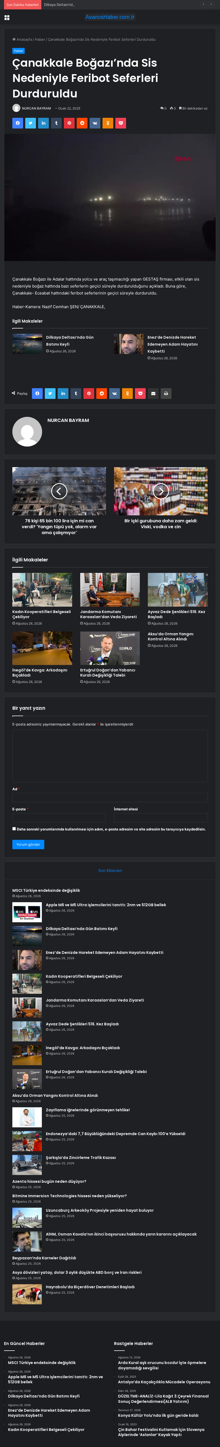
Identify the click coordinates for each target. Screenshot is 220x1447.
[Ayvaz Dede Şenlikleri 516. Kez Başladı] (178, 590)
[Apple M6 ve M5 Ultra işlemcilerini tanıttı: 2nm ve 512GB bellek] (27, 912)
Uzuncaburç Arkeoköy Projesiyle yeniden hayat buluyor (100, 1210)
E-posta (20, 809)
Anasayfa (24, 39)
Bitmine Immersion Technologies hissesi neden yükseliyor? (69, 1196)
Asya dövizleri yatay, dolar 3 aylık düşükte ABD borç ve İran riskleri (77, 1272)
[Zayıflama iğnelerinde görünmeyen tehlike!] (27, 1117)
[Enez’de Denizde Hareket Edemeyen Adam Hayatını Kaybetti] (129, 344)
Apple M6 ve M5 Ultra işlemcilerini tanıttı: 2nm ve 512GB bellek (106, 905)
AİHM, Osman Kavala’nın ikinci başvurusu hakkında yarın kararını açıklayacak (121, 1234)
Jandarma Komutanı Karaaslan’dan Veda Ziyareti (108, 614)
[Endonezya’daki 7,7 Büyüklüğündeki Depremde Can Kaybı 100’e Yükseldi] (27, 1141)
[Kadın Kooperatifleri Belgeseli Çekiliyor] (42, 590)
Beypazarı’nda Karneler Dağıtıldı (44, 1258)
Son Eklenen (110, 870)
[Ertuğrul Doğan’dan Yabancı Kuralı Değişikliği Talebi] (110, 648)
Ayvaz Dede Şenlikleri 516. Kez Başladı (176, 614)
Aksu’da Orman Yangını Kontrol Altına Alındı (170, 636)
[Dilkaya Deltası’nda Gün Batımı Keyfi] (27, 344)
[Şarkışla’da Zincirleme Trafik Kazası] (27, 1165)
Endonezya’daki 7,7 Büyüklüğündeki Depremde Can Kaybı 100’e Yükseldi (115, 1133)
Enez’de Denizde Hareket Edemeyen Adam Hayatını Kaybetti (173, 344)
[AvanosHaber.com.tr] (110, 17)
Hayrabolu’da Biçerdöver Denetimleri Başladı (90, 1287)
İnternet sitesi (126, 809)
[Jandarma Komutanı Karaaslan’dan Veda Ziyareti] (110, 590)
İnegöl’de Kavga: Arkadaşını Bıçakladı (39, 672)
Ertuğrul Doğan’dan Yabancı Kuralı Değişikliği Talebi (107, 672)
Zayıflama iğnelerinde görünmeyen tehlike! (88, 1110)
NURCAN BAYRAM (36, 108)
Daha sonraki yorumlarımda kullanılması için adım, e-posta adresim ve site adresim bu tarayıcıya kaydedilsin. (111, 829)
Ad (16, 789)
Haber (40, 39)
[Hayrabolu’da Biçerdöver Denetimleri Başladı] (27, 1294)
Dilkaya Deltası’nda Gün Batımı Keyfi (73, 4)
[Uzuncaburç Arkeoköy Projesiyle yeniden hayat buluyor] (27, 1218)
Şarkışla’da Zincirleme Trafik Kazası (81, 1157)
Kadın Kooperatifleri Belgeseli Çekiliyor (41, 614)
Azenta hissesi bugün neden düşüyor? (49, 1181)
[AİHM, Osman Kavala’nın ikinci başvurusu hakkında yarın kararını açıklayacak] (27, 1241)
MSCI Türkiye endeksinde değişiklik (46, 890)
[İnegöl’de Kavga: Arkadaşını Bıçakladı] (42, 648)
